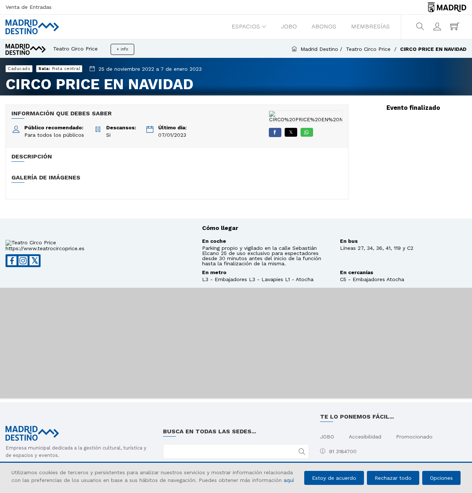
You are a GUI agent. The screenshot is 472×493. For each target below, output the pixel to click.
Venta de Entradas (29, 7)
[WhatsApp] (307, 132)
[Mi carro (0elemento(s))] (455, 26)
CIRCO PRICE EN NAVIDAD (433, 49)
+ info (122, 49)
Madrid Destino (319, 49)
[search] (421, 26)
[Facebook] (275, 132)
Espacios (246, 26)
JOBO (289, 26)
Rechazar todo (393, 478)
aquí (289, 480)
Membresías (370, 26)
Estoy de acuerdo (334, 478)
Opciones (441, 478)
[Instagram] (23, 260)
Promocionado (414, 437)
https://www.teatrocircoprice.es (45, 248)
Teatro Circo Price (369, 49)
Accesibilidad (365, 437)
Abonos (324, 26)
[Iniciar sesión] (438, 26)
